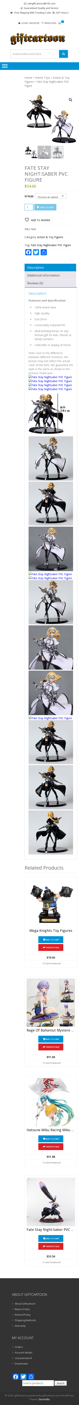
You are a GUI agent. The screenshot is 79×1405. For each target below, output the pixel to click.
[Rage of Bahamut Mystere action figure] (51, 1002)
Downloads (21, 1363)
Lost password (23, 1358)
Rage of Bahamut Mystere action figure (51, 1030)
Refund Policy (23, 1314)
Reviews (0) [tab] (35, 283)
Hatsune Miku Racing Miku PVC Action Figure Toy (51, 1130)
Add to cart (47, 207)
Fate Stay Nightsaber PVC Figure (51, 245)
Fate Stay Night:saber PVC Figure (51, 1230)
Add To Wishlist (53, 963)
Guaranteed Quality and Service (41, 8)
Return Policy (22, 1309)
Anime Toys (42, 77)
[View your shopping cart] (59, 23)
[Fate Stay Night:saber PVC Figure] (51, 1202)
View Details (52, 947)
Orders (19, 1347)
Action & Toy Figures (50, 237)
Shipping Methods (25, 1320)
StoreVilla (44, 1399)
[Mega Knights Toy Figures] (51, 903)
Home (28, 77)
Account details (23, 1352)
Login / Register (30, 23)
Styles (29, 196)
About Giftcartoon (25, 1303)
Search (60, 1383)
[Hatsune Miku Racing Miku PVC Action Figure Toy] (51, 1102)
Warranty (20, 1325)
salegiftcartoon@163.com (41, 3)
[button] (70, 99)
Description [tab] (35, 267)
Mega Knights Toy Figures (50, 931)
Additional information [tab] (43, 275)
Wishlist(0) (50, 23)
